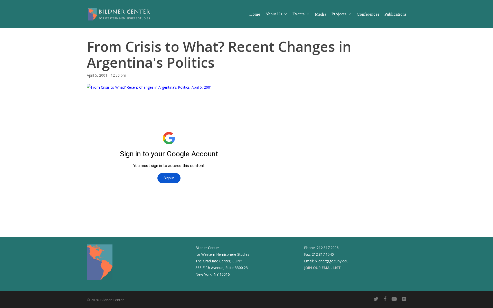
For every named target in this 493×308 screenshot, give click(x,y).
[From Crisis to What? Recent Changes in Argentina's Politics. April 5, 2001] (149, 87)
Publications (395, 14)
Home (254, 14)
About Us (273, 14)
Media (320, 14)
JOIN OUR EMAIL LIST (322, 267)
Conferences (368, 14)
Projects (338, 14)
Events (298, 14)
